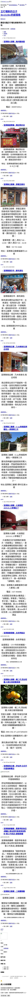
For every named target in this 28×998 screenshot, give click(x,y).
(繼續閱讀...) (4, 110)
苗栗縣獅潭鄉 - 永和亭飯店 (14, 633)
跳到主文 (3, 19)
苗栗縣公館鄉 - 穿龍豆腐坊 (14, 184)
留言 (13, 113)
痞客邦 (10, 113)
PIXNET (7, 976)
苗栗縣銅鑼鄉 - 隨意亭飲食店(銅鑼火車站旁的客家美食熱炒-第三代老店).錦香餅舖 (15, 831)
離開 (9, 995)
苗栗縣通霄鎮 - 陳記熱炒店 (14, 125)
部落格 (5, 33)
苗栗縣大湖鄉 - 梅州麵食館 (14, 42)
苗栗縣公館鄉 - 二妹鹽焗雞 (14, 891)
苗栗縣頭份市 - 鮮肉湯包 (13, 271)
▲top (2, 119)
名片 (5, 35)
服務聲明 (16, 978)
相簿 (5, 31)
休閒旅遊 (12, 29)
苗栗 (11, 116)
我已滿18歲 (3, 995)
